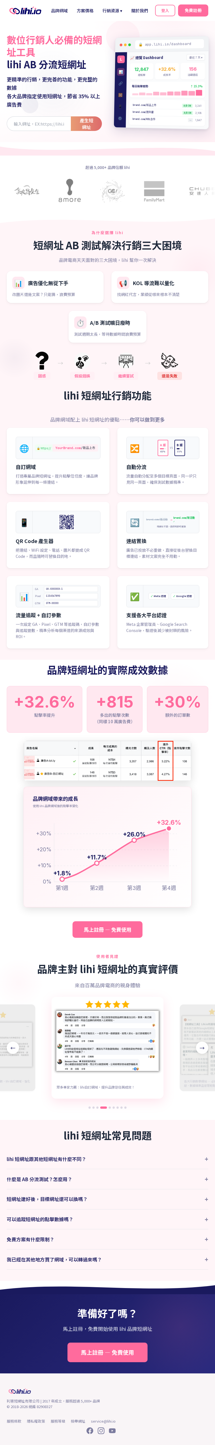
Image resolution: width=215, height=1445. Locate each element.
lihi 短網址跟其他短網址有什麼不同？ (107, 1158)
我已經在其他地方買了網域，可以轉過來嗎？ (107, 1259)
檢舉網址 (78, 1421)
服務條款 (14, 1421)
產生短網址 (86, 123)
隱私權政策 (36, 1421)
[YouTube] (112, 1431)
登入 (165, 10)
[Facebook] (90, 1431)
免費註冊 (193, 10)
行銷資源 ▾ (112, 10)
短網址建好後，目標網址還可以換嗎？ (107, 1199)
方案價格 (85, 10)
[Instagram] (101, 1431)
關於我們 (139, 10)
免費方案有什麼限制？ (107, 1239)
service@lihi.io (103, 1421)
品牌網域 (59, 10)
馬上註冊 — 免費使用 (107, 929)
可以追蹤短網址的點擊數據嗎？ (107, 1219)
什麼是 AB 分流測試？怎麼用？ (107, 1178)
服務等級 (58, 1421)
